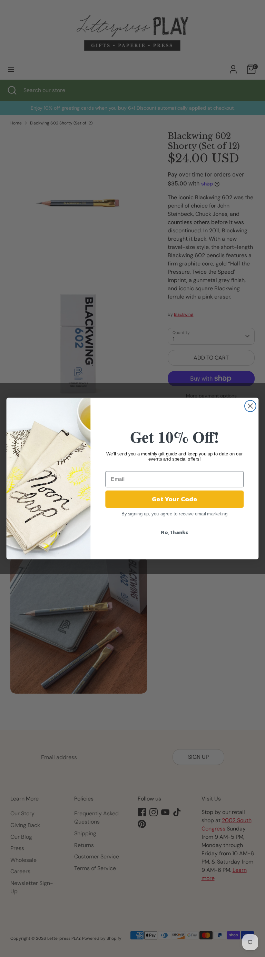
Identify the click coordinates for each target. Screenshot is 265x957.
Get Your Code (174, 499)
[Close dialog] (250, 406)
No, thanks (174, 532)
